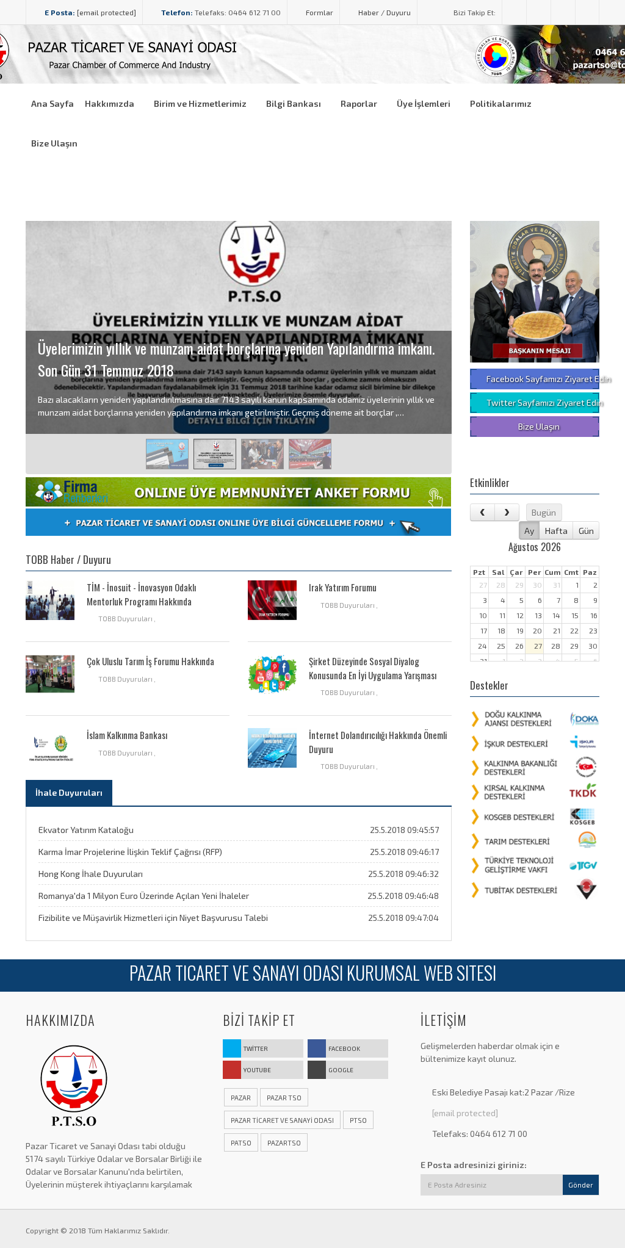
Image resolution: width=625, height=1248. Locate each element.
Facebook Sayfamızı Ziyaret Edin (542, 378)
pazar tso (284, 1098)
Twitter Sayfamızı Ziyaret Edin (542, 402)
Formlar (318, 12)
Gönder (580, 1185)
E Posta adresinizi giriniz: (474, 1165)
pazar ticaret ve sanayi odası (282, 1120)
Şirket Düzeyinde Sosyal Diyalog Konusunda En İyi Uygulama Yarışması (372, 668)
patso (241, 1143)
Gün (586, 530)
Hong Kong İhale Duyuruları (90, 873)
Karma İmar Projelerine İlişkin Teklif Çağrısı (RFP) (130, 851)
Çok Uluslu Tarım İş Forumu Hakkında (150, 661)
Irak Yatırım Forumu (343, 587)
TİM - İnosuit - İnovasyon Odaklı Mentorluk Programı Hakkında (141, 594)
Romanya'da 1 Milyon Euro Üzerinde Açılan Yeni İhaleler (143, 895)
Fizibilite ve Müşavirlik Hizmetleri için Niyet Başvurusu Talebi (153, 917)
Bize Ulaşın (538, 426)
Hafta (556, 530)
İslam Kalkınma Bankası (127, 734)
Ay (529, 530)
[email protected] (106, 12)
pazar (241, 1098)
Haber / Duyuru (383, 12)
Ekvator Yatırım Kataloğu (86, 829)
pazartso (284, 1143)
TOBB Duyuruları (126, 618)
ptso (358, 1120)
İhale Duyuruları (69, 792)
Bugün (544, 512)
